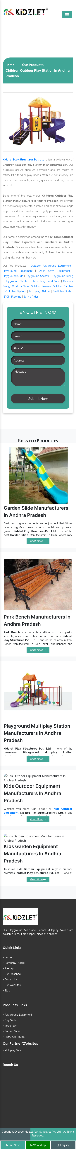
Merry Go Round (14, 1036)
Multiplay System (15, 291)
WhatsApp (39, 1145)
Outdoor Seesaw (41, 286)
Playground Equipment (17, 270)
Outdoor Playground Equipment (51, 265)
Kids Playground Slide (46, 281)
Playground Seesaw (37, 276)
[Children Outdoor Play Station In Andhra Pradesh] (38, 121)
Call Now (14, 1145)
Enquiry (64, 1145)
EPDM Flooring (12, 296)
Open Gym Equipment (54, 270)
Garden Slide (12, 1031)
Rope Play (10, 1025)
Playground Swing (62, 276)
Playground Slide (13, 276)
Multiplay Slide (62, 291)
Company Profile (14, 962)
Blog (7, 990)
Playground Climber (17, 281)
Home (10, 65)
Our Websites (12, 985)
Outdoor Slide (20, 286)
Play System (11, 1020)
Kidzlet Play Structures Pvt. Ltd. (24, 159)
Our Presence (12, 973)
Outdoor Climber (63, 286)
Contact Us (11, 979)
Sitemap (9, 968)
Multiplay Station (39, 291)
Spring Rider (30, 296)
